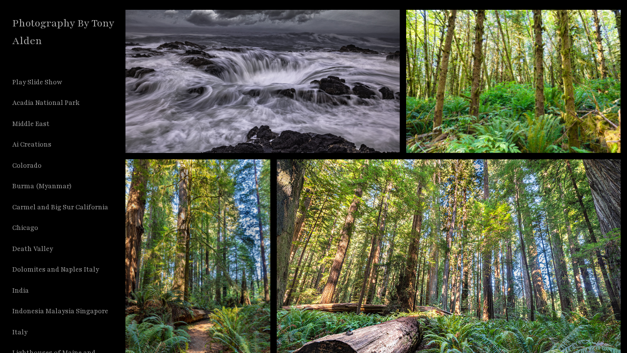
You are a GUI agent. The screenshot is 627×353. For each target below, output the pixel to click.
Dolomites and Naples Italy (55, 269)
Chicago (25, 228)
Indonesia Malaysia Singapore (60, 311)
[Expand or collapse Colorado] (48, 166)
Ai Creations (31, 144)
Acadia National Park (45, 103)
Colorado (27, 165)
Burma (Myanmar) (42, 186)
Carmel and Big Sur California (60, 207)
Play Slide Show (37, 82)
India (20, 290)
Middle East (30, 124)
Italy (19, 332)
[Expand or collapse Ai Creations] (58, 145)
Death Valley (32, 249)
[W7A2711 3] (513, 81)
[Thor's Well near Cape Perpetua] (262, 81)
